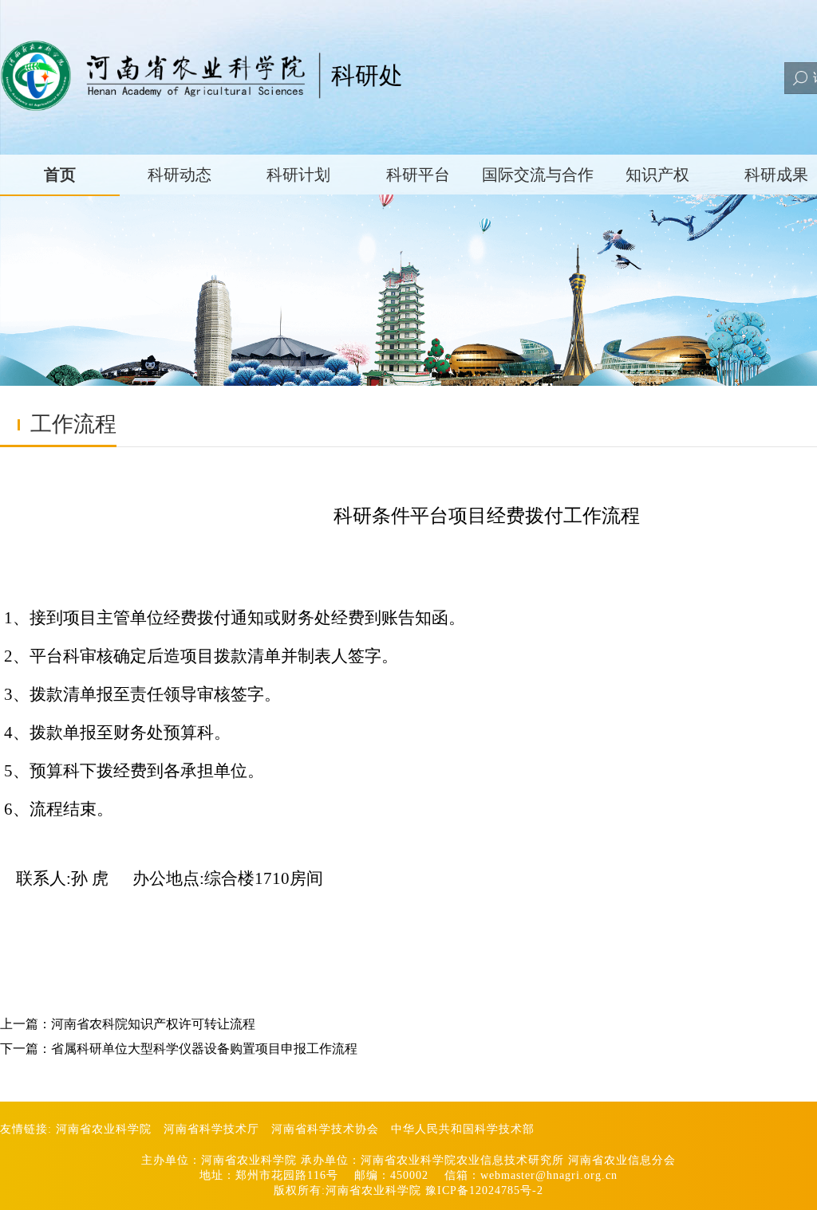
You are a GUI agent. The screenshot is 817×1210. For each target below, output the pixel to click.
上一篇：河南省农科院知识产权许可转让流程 (127, 1024)
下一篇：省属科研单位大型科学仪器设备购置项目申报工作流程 (178, 1048)
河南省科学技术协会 (325, 1129)
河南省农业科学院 (104, 1129)
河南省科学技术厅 (211, 1129)
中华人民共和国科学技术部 (463, 1129)
